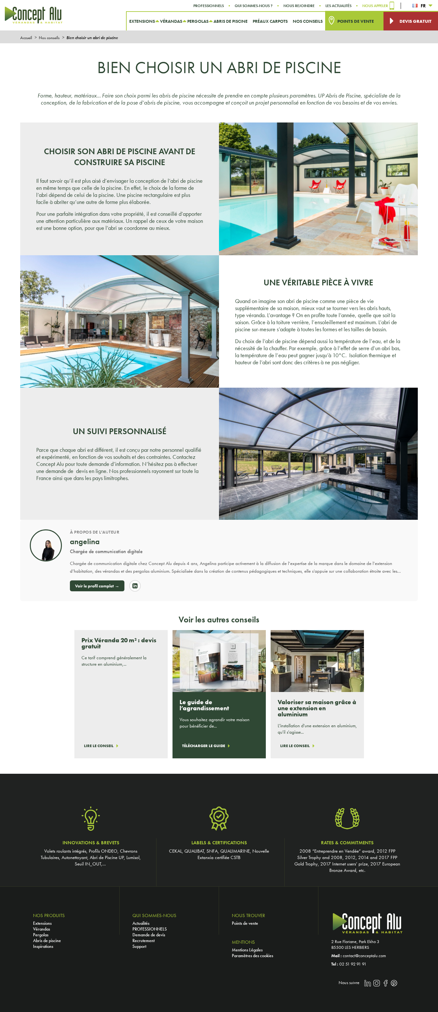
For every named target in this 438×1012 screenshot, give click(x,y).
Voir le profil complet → (97, 586)
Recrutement (143, 940)
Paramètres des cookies (252, 955)
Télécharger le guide (203, 746)
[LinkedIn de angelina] (135, 586)
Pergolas (40, 935)
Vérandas (41, 929)
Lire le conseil (99, 746)
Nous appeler (375, 5)
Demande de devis (148, 935)
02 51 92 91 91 (352, 964)
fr (423, 6)
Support (139, 946)
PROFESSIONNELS (149, 929)
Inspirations (43, 946)
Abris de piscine (47, 940)
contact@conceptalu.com (364, 955)
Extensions (42, 923)
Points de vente (245, 923)
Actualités (140, 923)
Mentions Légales (247, 950)
